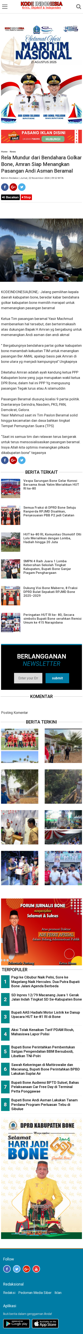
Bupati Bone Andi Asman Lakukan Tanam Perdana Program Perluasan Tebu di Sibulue (44, 1104)
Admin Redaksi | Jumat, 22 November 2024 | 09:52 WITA (32, 178)
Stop (27, 197)
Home (4, 151)
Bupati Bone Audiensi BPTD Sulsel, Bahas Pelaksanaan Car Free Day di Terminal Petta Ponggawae (45, 1086)
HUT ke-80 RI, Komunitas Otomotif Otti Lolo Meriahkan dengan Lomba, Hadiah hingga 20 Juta (52, 538)
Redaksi (9, 1293)
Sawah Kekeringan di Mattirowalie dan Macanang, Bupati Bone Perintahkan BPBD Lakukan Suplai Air (45, 1069)
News (13, 151)
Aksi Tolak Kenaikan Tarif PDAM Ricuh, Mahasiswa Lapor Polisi (42, 1032)
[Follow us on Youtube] (36, 1269)
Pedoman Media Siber (35, 1293)
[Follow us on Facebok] (7, 1269)
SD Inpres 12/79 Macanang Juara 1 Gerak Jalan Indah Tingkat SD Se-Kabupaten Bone (46, 997)
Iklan (58, 1293)
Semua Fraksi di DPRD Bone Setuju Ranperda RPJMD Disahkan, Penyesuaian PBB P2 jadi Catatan (49, 511)
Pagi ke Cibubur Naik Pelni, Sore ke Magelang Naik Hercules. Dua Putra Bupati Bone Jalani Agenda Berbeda (45, 981)
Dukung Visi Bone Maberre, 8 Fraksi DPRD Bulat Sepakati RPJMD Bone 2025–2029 (50, 592)
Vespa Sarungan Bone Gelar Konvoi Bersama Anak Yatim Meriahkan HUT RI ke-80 (51, 484)
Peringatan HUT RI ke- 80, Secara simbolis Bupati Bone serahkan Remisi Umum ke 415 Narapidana (52, 618)
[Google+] (13, 187)
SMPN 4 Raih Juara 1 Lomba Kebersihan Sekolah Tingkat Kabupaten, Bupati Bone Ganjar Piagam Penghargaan (47, 567)
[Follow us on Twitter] (16, 1269)
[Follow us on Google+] (26, 1269)
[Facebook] (5, 187)
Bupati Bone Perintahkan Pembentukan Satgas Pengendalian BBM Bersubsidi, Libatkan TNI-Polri (43, 1051)
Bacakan (12, 197)
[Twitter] (22, 187)
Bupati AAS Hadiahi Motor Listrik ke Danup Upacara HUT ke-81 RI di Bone (45, 1014)
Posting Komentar (14, 713)
